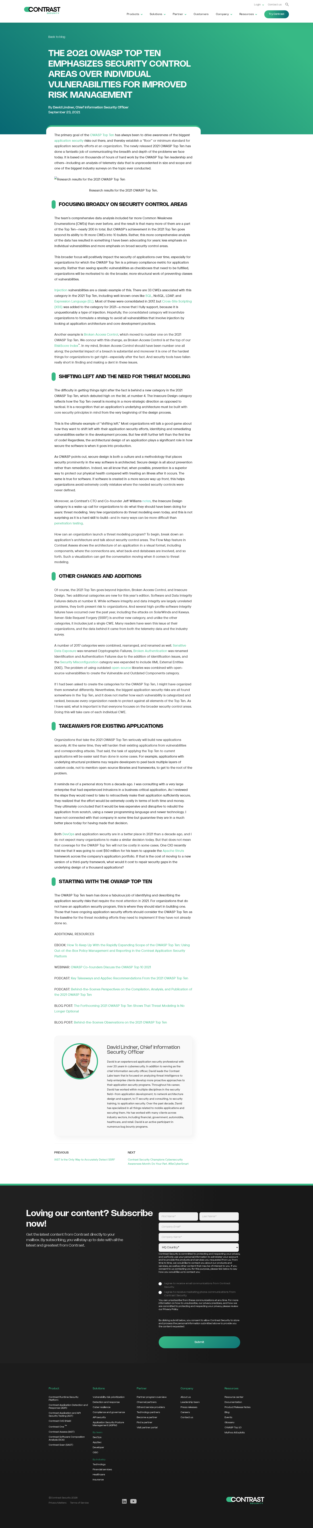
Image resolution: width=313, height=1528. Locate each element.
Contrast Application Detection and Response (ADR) (68, 1406)
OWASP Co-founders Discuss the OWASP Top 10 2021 (111, 967)
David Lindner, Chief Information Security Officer (91, 107)
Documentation (233, 1402)
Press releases (189, 1407)
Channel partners (146, 1402)
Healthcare (99, 1475)
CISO (95, 1452)
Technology (99, 1464)
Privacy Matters (57, 1503)
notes (146, 501)
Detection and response (106, 1402)
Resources (246, 14)
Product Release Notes (238, 1407)
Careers (185, 1412)
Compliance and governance (109, 1412)
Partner (178, 14)
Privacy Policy (170, 1309)
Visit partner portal (147, 1427)
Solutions (156, 14)
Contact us (275, 5)
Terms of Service (79, 1503)
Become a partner (147, 1417)
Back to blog (56, 37)
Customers (201, 14)
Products (133, 14)
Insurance (98, 1480)
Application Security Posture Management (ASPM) (108, 1423)
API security (99, 1417)
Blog (227, 1412)
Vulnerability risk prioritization (109, 1397)
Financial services (102, 1469)
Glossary (229, 1422)
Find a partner (144, 1422)
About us (186, 1397)
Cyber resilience (101, 1407)
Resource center (234, 1397)
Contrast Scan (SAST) (61, 1445)
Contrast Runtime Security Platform (63, 1398)
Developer (98, 1447)
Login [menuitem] (257, 5)
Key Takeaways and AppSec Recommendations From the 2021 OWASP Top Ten (129, 978)
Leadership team (190, 1402)
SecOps (97, 1437)
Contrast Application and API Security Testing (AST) (65, 1414)
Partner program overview (152, 1397)
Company (222, 14)
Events (228, 1417)
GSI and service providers (151, 1407)
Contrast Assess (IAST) (61, 1432)
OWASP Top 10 (233, 1427)
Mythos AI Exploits (235, 1433)
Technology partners (148, 1412)
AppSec (97, 1442)
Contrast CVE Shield (60, 1421)
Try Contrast (276, 14)
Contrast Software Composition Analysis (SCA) (67, 1438)
